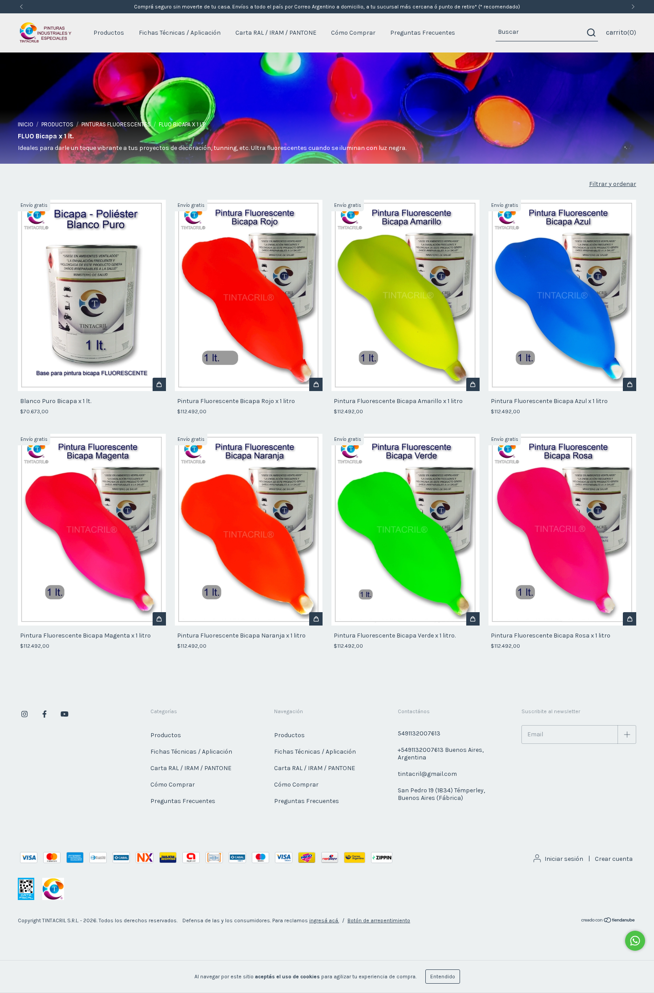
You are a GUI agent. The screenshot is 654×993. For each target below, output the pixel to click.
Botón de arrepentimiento (378, 920)
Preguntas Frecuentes (422, 32)
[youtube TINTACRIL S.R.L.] (64, 714)
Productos (108, 32)
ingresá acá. (324, 920)
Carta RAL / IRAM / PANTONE (275, 32)
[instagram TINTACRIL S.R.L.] (24, 714)
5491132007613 (419, 733)
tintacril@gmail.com (427, 774)
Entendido (442, 976)
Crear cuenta (614, 859)
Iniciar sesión (564, 859)
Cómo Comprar (353, 32)
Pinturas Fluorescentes (116, 124)
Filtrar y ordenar (612, 184)
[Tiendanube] (608, 921)
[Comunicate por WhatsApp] (635, 941)
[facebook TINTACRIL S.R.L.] (44, 714)
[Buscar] (590, 32)
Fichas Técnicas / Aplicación (180, 32)
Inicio (25, 124)
